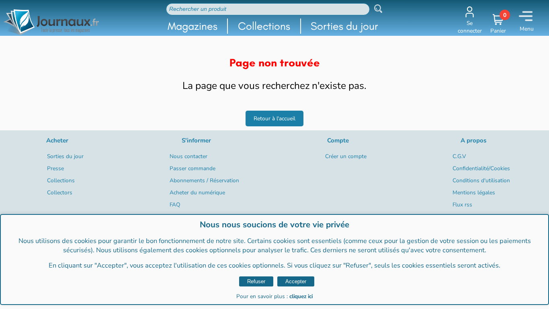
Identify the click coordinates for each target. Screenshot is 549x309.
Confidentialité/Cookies (481, 168)
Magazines (192, 26)
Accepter (295, 281)
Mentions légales (474, 192)
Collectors (59, 192)
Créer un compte (346, 156)
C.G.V (459, 156)
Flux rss (462, 204)
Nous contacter (188, 156)
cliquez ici (301, 296)
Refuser (256, 281)
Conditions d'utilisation (481, 180)
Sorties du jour (344, 26)
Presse (55, 168)
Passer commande (192, 168)
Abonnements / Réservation (204, 180)
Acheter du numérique (197, 192)
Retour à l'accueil (274, 118)
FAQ (175, 204)
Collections (264, 26)
